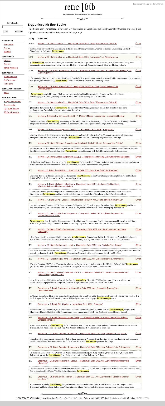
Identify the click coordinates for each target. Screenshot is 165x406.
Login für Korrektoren (153, 4)
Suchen (7, 48)
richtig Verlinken (11, 68)
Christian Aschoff (117, 398)
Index (6, 93)
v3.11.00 (78, 398)
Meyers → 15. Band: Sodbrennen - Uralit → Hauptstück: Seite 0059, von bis (79, 245)
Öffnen (138, 43)
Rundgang (8, 84)
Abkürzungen (9, 80)
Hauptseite (8, 44)
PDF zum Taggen (11, 109)
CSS (147, 398)
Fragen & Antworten (12, 101)
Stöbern (7, 52)
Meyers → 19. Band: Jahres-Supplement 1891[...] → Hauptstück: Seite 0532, (84, 157)
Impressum (138, 4)
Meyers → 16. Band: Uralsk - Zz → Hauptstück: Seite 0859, (77, 102)
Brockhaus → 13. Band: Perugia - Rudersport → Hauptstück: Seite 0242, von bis (82, 334)
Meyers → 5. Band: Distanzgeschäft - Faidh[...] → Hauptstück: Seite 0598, (76, 129)
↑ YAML (70, 398)
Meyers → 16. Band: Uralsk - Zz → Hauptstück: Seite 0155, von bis (78, 57)
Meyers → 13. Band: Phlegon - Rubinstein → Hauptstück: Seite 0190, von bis (80, 143)
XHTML (139, 398)
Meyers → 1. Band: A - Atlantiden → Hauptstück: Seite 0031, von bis (77, 170)
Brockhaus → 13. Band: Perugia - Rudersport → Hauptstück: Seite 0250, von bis (84, 347)
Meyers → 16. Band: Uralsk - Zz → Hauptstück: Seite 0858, (77, 43)
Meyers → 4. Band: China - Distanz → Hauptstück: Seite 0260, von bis (80, 200)
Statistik (7, 64)
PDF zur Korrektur (11, 112)
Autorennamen (10, 76)
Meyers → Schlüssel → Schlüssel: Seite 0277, (81, 116)
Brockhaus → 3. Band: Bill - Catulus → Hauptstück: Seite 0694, (70, 304)
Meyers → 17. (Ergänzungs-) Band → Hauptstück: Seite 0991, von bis (81, 259)
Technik (7, 60)
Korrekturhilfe (9, 105)
